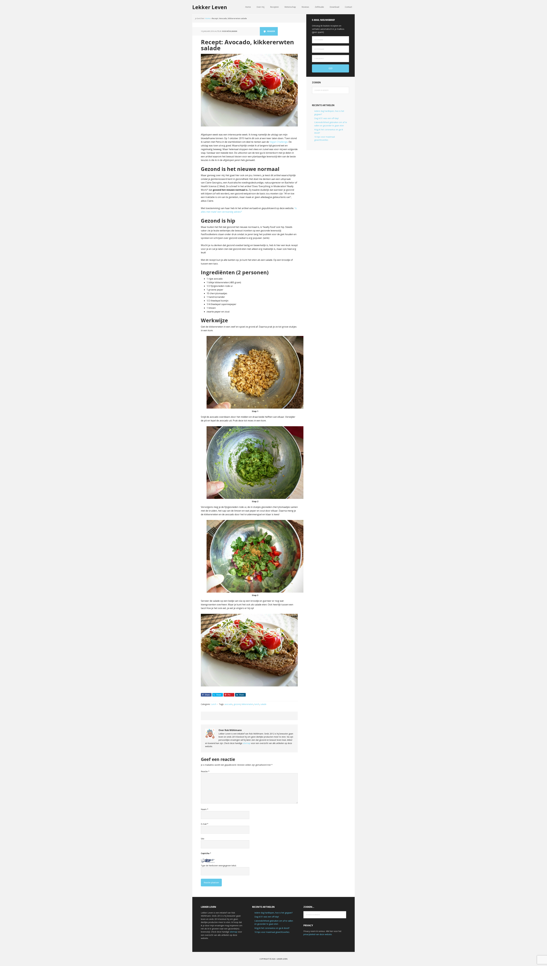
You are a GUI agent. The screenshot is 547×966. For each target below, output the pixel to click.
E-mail (204, 824)
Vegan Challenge (279, 141)
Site (202, 838)
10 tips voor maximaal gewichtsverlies (271, 932)
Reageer (271, 31)
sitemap (246, 743)
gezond (237, 704)
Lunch (213, 704)
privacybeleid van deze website (317, 934)
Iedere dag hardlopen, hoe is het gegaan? (273, 912)
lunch (256, 704)
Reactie (205, 771)
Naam (204, 809)
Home (207, 18)
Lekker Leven (209, 7)
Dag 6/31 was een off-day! (326, 118)
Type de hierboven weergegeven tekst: (218, 865)
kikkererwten (247, 704)
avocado (228, 704)
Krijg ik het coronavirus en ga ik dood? (271, 928)
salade (263, 704)
